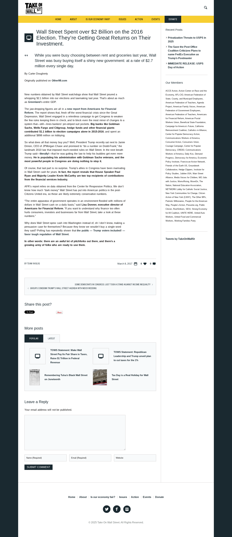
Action (135, 497)
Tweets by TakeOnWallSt (180, 239)
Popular (33, 338)
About (83, 497)
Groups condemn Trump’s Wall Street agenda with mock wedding (63, 288)
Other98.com (59, 80)
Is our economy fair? (103, 497)
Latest (51, 338)
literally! (44, 153)
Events (147, 497)
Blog (37, 263)
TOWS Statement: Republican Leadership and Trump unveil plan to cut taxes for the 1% (132, 356)
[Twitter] (107, 509)
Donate (159, 497)
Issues (123, 497)
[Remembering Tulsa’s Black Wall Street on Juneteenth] (35, 377)
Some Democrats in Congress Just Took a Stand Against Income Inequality (112, 284)
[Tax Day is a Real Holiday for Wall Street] (100, 377)
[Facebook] (117, 509)
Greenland (34, 102)
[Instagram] (127, 509)
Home (71, 497)
